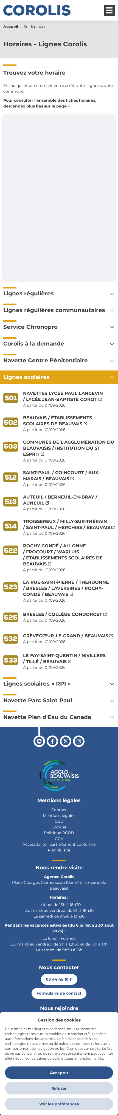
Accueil (10, 26)
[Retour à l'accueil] (37, 10)
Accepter (59, 1072)
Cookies (59, 827)
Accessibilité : (35, 844)
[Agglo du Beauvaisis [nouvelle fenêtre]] (59, 775)
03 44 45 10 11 (59, 979)
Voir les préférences (59, 1104)
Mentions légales (59, 815)
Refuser (59, 1088)
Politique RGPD (59, 832)
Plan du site (59, 850)
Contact (59, 809)
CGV (59, 838)
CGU (59, 821)
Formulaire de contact (59, 993)
